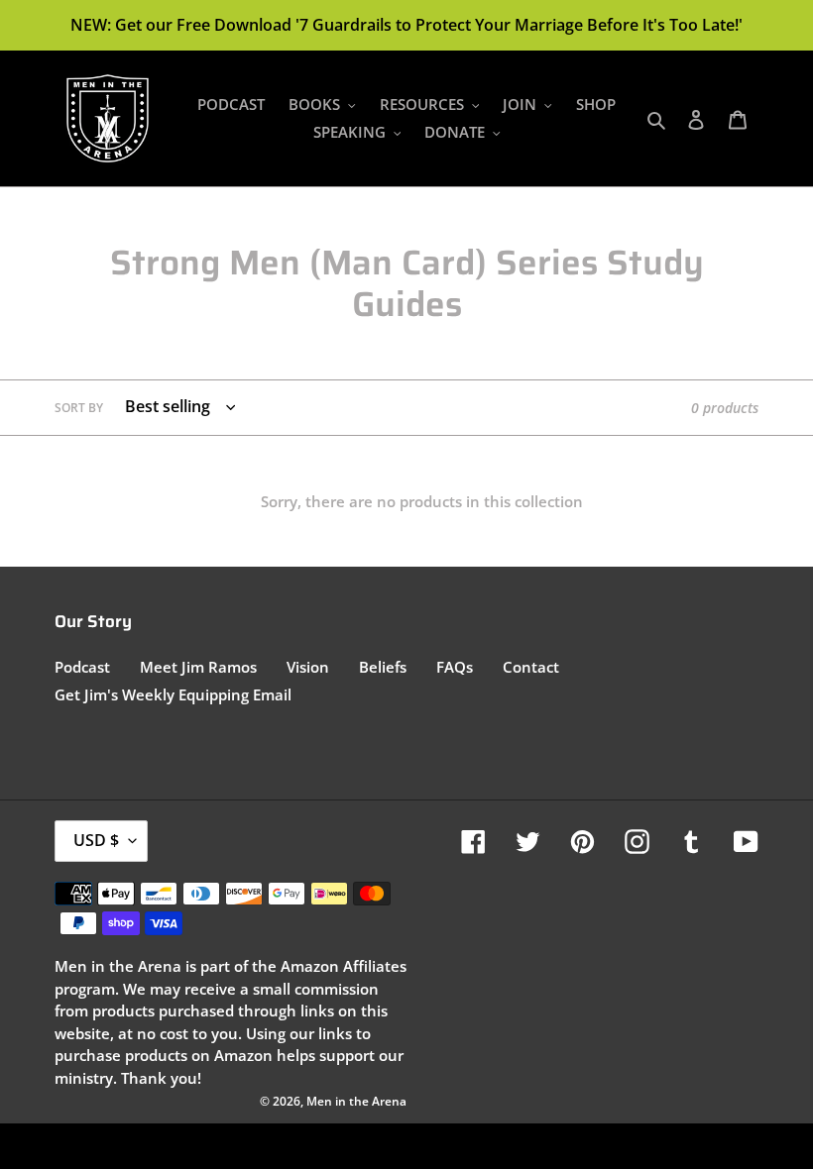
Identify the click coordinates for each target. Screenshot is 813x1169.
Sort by (79, 407)
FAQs (454, 667)
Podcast (82, 667)
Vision (308, 667)
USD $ (96, 840)
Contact (531, 667)
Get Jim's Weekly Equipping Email (173, 694)
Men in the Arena (356, 1101)
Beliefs (382, 667)
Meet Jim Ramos (198, 667)
